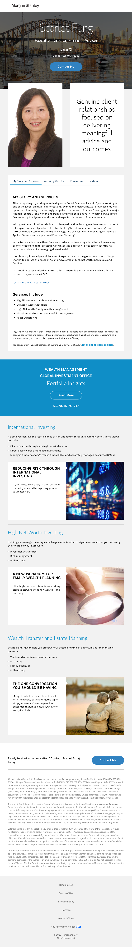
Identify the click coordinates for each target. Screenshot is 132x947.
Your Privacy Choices (63, 926)
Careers (66, 909)
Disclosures (66, 884)
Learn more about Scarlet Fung (31, 282)
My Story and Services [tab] (26, 181)
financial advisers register (97, 344)
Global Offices (66, 918)
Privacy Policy (66, 901)
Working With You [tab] (55, 181)
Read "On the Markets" (66, 406)
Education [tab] (76, 181)
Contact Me (66, 66)
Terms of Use (66, 893)
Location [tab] (93, 181)
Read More (70, 395)
